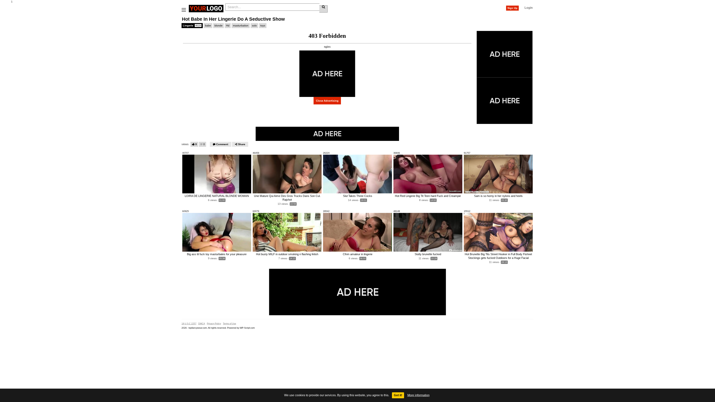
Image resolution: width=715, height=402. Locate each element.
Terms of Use (229, 323)
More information (418, 395)
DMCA (201, 323)
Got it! (398, 395)
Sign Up (512, 8)
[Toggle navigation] (185, 8)
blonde (218, 25)
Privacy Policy (214, 323)
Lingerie (192, 25)
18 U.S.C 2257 (189, 323)
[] (323, 9)
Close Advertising (327, 100)
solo (254, 25)
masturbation (240, 25)
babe (208, 25)
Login (529, 7)
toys (262, 25)
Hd (227, 25)
